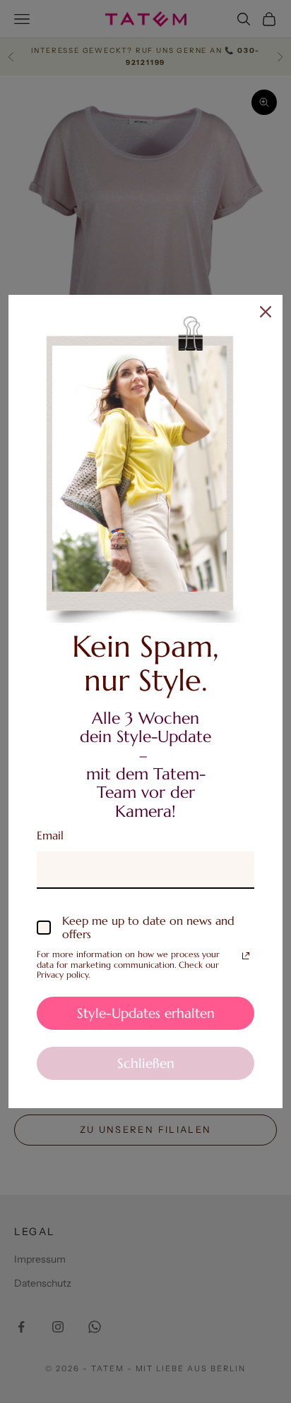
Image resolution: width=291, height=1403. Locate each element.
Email (50, 835)
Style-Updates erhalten (146, 1012)
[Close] (266, 312)
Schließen (145, 1063)
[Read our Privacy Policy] (245, 955)
